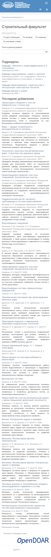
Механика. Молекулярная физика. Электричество (18, 439)
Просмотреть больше (10, 527)
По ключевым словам (12, 41)
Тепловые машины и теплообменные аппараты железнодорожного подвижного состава (25, 485)
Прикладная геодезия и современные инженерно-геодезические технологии (20, 322)
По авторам (27, 37)
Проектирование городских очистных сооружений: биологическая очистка (20, 176)
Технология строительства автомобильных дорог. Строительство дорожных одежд (23, 152)
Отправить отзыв (19, 533)
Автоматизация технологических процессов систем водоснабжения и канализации (23, 506)
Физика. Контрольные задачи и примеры (21, 419)
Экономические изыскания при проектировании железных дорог (25, 298)
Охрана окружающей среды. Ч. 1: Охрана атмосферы (22, 346)
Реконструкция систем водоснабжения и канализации (21, 358)
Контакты (7, 533)
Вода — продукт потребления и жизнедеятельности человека (17, 128)
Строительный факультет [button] (12, 17)
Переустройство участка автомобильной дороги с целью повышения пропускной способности (25, 399)
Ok (46, 51)
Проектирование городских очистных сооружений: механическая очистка (20, 267)
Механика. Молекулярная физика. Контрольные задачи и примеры (25, 463)
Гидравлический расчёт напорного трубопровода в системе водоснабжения (22, 200)
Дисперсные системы (12, 378)
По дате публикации (11, 37)
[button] (40, 9)
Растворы (6, 247)
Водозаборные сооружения (15, 222)
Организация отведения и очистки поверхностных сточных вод (18, 103)
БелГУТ (16, 549)
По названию (41, 37)
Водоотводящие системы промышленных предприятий (22, 289)
